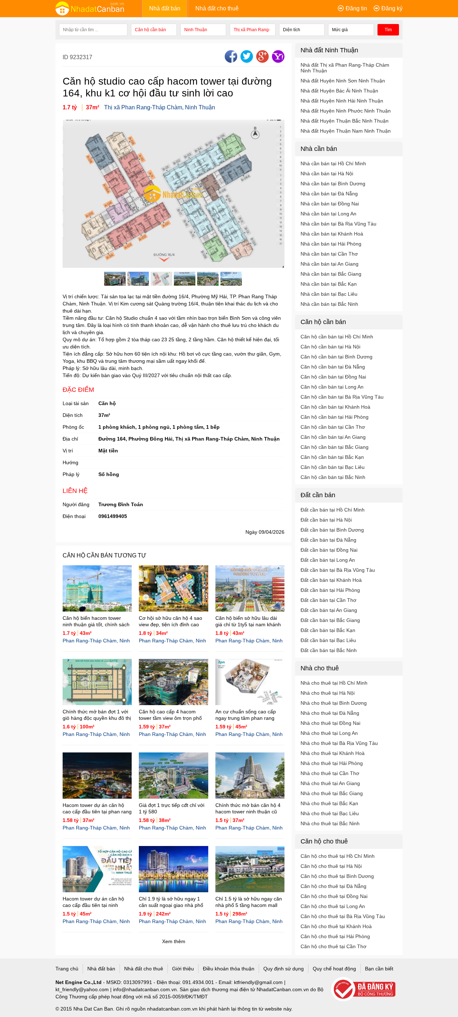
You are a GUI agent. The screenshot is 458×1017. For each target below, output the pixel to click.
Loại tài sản (76, 403)
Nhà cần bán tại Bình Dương (333, 183)
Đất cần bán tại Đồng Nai (329, 550)
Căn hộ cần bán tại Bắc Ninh (333, 477)
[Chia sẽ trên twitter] (246, 61)
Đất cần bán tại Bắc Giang (330, 620)
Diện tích (73, 415)
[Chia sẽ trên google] (261, 61)
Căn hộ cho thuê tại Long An (333, 906)
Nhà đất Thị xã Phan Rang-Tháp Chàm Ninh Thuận (345, 67)
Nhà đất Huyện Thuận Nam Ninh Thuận (346, 131)
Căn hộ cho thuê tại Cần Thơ (333, 946)
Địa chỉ (70, 439)
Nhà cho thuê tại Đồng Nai (330, 723)
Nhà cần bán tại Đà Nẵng (329, 193)
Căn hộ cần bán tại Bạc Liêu (333, 467)
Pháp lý (71, 474)
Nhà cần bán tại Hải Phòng (331, 244)
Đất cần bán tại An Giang (329, 610)
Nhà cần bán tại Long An (328, 214)
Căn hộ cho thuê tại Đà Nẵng (333, 886)
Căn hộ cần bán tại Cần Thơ (333, 427)
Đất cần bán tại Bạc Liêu (328, 640)
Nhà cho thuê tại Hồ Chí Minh (334, 683)
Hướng (70, 462)
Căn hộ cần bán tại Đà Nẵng (333, 367)
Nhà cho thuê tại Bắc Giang (332, 793)
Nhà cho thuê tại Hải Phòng (332, 763)
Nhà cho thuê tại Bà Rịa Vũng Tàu (339, 743)
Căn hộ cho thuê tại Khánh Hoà (336, 926)
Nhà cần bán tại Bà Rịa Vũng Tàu (338, 224)
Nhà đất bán (164, 8)
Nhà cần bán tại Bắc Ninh (329, 304)
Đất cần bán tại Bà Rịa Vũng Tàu (338, 570)
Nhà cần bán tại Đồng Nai (330, 203)
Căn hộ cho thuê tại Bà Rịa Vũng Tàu (343, 916)
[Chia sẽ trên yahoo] (277, 61)
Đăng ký (392, 8)
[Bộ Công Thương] (367, 989)
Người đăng (76, 504)
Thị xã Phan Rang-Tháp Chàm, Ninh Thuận (159, 107)
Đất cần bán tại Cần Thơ (328, 600)
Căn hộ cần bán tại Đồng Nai (333, 377)
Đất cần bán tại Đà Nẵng (328, 540)
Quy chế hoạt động (334, 968)
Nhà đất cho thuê (217, 8)
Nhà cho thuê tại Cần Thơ (330, 773)
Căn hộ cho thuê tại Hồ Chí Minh (338, 856)
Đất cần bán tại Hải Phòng (330, 590)
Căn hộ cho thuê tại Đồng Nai (334, 896)
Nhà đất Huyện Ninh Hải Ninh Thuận (342, 101)
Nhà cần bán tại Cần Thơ (329, 254)
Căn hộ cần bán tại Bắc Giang (335, 447)
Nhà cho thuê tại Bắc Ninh (330, 823)
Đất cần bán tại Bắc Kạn (328, 630)
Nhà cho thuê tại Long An (329, 733)
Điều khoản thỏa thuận (228, 968)
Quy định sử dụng (283, 968)
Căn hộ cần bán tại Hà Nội (330, 347)
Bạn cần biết (379, 968)
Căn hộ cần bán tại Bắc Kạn (332, 457)
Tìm (388, 29)
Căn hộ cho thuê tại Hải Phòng (335, 936)
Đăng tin (356, 8)
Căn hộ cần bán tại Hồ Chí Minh (337, 336)
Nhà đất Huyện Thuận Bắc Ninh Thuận (345, 121)
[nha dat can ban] (98, 8)
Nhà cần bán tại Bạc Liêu (329, 294)
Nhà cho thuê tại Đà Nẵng (330, 713)
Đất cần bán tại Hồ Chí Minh (333, 510)
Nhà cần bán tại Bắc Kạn (329, 284)
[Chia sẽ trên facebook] (230, 61)
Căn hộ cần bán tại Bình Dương (336, 357)
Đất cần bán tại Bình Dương (332, 530)
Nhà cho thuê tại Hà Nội (328, 693)
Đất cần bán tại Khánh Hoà (331, 580)
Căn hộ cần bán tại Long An (332, 387)
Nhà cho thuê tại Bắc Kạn (329, 803)
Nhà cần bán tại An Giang (330, 264)
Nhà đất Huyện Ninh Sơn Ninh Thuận (343, 81)
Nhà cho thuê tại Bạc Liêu (330, 813)
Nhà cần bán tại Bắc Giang (331, 274)
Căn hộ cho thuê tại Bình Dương (337, 876)
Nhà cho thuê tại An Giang (330, 783)
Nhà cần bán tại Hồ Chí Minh (333, 163)
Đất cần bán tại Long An (328, 560)
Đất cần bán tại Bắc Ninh (329, 650)
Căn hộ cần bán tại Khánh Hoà (335, 407)
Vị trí (68, 450)
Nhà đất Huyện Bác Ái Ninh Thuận (339, 91)
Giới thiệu (183, 968)
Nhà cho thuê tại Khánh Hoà (333, 753)
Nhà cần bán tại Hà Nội (327, 173)
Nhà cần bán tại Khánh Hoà (332, 234)
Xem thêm (173, 941)
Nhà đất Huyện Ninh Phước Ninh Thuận (346, 111)
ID (66, 57)
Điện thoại (74, 516)
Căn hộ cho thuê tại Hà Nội (331, 866)
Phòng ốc (73, 427)
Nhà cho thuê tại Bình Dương (334, 703)
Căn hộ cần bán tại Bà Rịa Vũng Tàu (342, 397)
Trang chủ (66, 968)
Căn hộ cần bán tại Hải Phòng (335, 417)
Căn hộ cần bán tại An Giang (333, 437)
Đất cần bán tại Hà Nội (326, 520)
